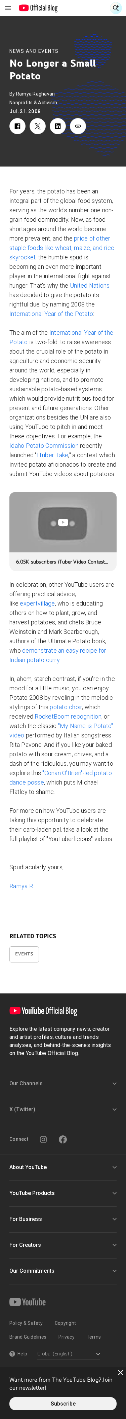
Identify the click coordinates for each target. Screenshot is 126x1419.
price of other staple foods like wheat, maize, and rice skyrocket (61, 248)
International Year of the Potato (51, 313)
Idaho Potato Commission (44, 445)
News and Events (34, 51)
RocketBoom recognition (68, 716)
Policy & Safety (26, 1323)
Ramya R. (21, 885)
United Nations (90, 285)
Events (24, 954)
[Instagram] (43, 1139)
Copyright (65, 1323)
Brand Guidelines (27, 1337)
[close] (120, 1372)
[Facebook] (63, 1139)
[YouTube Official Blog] (38, 8)
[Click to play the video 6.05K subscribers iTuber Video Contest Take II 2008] (63, 522)
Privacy (66, 1337)
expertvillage (37, 603)
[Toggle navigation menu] (8, 8)
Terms (94, 1337)
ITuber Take (53, 455)
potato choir (66, 707)
